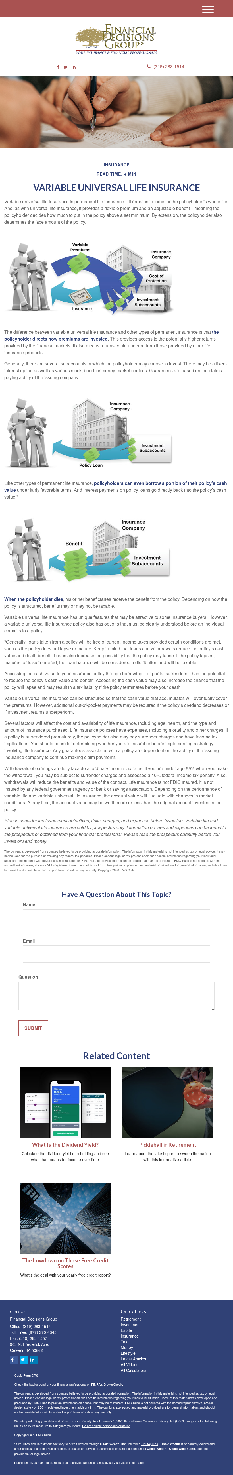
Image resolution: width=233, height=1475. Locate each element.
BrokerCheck (113, 1384)
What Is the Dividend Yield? (65, 1145)
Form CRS (30, 1375)
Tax (124, 1341)
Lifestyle (128, 1353)
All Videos (129, 1364)
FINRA (145, 1443)
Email (29, 941)
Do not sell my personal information (106, 1425)
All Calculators (133, 1370)
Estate (126, 1330)
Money (127, 1347)
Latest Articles (133, 1359)
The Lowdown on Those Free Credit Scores (65, 1263)
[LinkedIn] (74, 67)
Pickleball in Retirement (167, 1145)
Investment (131, 1324)
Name (29, 904)
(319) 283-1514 (168, 66)
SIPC (154, 1443)
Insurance (130, 1336)
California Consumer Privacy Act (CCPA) (157, 1421)
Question (28, 977)
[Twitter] (65, 67)
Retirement (131, 1319)
